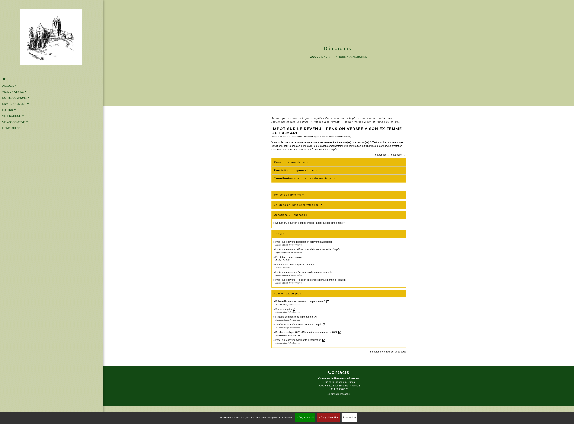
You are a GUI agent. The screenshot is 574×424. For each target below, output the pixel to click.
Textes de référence (288, 194)
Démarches (358, 57)
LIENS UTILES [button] (11, 128)
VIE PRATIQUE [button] (12, 115)
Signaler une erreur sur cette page (388, 351)
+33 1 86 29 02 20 (338, 389)
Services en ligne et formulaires (297, 204)
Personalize (349, 417)
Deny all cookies (329, 417)
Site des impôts (285, 309)
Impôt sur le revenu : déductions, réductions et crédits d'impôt (307, 249)
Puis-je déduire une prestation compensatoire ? (302, 301)
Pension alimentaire (290, 162)
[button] (51, 79)
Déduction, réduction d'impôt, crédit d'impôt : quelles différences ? (310, 223)
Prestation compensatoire (294, 170)
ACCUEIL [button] (8, 85)
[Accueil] (51, 38)
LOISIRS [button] (8, 109)
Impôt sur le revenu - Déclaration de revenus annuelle (303, 272)
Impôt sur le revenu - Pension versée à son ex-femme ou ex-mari (357, 122)
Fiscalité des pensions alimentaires (296, 317)
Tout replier (381, 155)
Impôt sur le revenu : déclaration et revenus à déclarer (303, 242)
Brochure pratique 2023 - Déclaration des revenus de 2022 (308, 332)
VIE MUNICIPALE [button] (13, 91)
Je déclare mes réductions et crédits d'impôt (300, 324)
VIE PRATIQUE (336, 57)
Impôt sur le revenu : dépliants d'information (300, 340)
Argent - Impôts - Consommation (324, 118)
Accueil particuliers (285, 118)
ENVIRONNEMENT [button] (14, 103)
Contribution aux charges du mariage (303, 178)
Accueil (316, 57)
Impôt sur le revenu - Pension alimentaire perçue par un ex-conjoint (310, 280)
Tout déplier (398, 155)
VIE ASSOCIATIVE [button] (14, 122)
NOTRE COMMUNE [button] (14, 97)
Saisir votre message (339, 394)
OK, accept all (306, 417)
